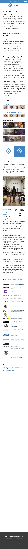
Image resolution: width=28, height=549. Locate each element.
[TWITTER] (25, 1)
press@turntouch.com (8, 370)
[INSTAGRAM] (26, 1)
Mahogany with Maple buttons (11, 104)
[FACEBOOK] (24, 1)
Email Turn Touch (7, 542)
